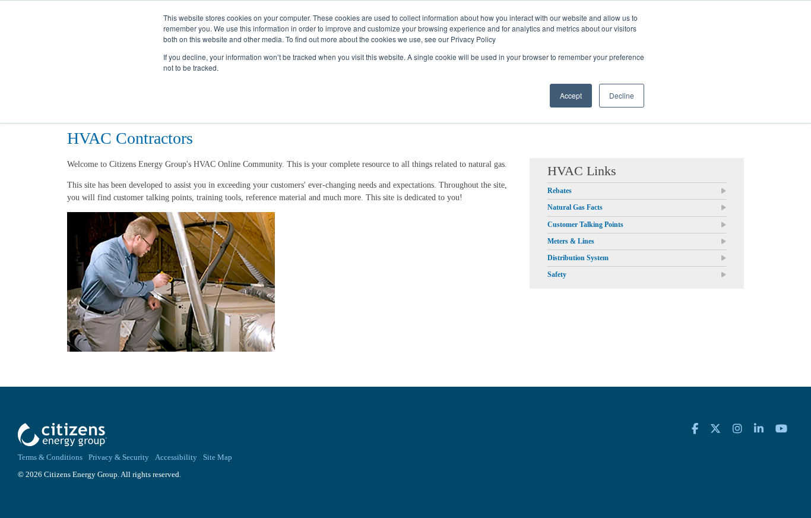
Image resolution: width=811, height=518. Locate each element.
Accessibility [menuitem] (176, 457)
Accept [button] (571, 95)
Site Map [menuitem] (217, 457)
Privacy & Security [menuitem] (118, 457)
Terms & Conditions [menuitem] (50, 457)
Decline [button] (621, 95)
